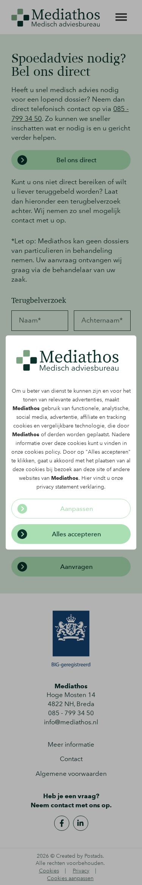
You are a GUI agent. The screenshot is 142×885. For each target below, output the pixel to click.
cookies (22, 426)
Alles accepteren (76, 534)
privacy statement (57, 487)
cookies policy (42, 452)
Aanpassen (76, 508)
